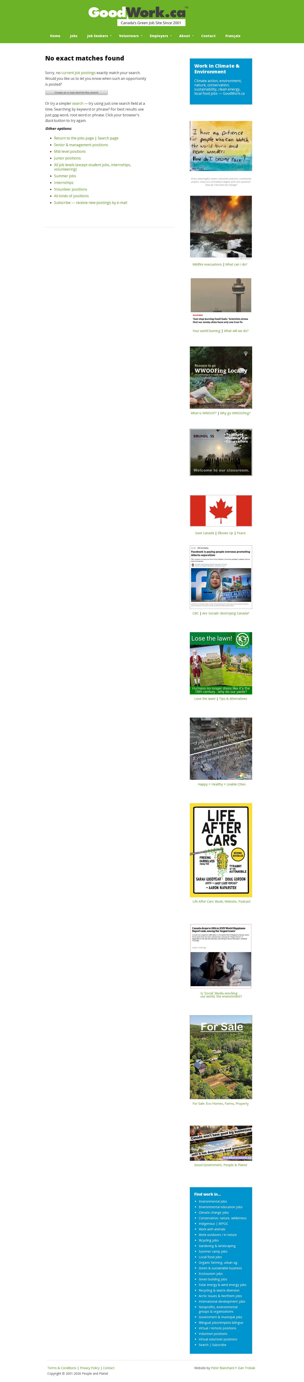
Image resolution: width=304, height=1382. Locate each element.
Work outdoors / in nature (218, 1235)
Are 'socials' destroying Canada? (225, 613)
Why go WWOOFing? (235, 413)
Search (204, 1345)
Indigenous (207, 1223)
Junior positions (67, 158)
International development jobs (222, 1301)
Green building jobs (213, 1279)
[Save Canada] (221, 512)
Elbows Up (225, 533)
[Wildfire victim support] (221, 229)
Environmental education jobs (221, 1207)
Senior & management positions (81, 144)
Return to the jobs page (74, 138)
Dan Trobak (246, 1368)
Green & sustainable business (220, 1268)
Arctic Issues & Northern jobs (220, 1296)
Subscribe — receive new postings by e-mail (90, 202)
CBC (196, 613)
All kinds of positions (71, 195)
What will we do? (236, 331)
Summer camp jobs (213, 1251)
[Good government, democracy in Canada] (221, 1144)
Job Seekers (97, 36)
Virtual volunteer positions (218, 1339)
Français (232, 36)
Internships (63, 182)
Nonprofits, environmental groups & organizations (218, 1309)
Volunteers (129, 36)
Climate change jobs (214, 1212)
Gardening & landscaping (217, 1246)
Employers (159, 36)
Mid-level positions (70, 151)
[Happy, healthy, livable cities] (221, 750)
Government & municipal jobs (220, 1317)
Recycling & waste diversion (219, 1290)
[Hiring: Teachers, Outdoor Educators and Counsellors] (221, 454)
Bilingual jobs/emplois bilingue (221, 1322)
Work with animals (212, 1229)
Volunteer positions (70, 189)
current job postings (78, 72)
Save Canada (204, 533)
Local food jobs (210, 1257)
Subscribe (219, 1345)
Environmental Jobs (213, 1201)
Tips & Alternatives (233, 698)
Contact (208, 36)
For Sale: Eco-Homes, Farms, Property (221, 1103)
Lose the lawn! (204, 698)
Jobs (73, 36)
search (77, 103)
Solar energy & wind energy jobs (222, 1285)
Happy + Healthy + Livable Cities (222, 784)
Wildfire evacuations (207, 264)
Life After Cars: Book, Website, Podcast (222, 901)
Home (55, 36)
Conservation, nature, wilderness (223, 1218)
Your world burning (206, 331)
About (184, 36)
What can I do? (236, 264)
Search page (108, 138)
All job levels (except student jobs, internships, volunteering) (92, 167)
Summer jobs (65, 175)
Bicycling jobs (209, 1240)
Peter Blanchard (222, 1368)
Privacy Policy (89, 1368)
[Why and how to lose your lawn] (221, 664)
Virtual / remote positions (217, 1328)
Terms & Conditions (61, 1368)
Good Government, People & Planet (220, 1165)
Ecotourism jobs (211, 1273)
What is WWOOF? (204, 413)
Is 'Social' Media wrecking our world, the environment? (216, 994)
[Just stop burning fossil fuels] (221, 303)
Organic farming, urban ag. (218, 1262)
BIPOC (223, 1223)
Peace (241, 533)
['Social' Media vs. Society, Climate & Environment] (221, 958)
